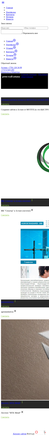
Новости (9, 19)
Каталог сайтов (19, 434)
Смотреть (5, 104)
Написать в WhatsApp (10, 72)
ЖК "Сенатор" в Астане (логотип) (16, 201)
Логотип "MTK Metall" (11, 403)
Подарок (9, 17)
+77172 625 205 (7, 70)
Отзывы (11, 48)
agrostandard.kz (7, 302)
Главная (9, 8)
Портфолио (11, 12)
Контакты (10, 14)
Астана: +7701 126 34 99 (11, 67)
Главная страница (28, 74)
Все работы (9, 93)
